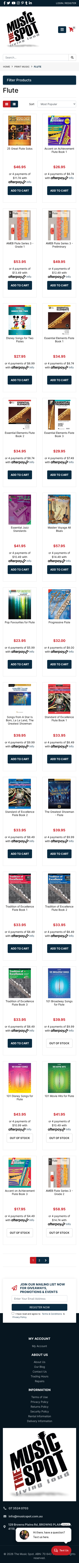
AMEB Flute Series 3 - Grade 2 (59, 1192)
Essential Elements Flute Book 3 (59, 434)
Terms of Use (39, 1397)
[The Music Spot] (23, 29)
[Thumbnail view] (7, 104)
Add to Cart (20, 190)
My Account (39, 1346)
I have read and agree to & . (38, 1315)
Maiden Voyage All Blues (59, 529)
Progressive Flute (59, 622)
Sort (31, 104)
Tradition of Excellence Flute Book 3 (20, 1003)
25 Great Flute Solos (19, 148)
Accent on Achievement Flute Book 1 (59, 150)
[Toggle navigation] (62, 29)
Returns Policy (40, 1406)
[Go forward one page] (45, 1260)
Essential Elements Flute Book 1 (59, 339)
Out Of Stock (59, 1043)
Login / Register (66, 3)
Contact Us (40, 1371)
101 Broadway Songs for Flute (59, 1003)
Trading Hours (39, 1376)
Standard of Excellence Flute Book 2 (19, 813)
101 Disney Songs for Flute (20, 1097)
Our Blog (39, 1366)
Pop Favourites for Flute (20, 622)
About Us (39, 1362)
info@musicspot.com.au (26, 1516)
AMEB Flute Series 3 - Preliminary (59, 245)
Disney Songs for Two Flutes (19, 339)
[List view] (14, 104)
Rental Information (39, 1416)
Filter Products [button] (19, 80)
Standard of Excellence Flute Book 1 (59, 718)
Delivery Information (39, 1421)
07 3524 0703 (18, 1508)
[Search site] (72, 57)
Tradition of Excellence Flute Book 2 (59, 908)
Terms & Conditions (52, 1314)
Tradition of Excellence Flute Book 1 (20, 908)
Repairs (39, 1381)
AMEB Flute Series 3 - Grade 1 (19, 245)
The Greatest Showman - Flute (59, 813)
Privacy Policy (19, 1317)
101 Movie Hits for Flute (59, 1096)
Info (28, 182)
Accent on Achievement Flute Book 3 (20, 1192)
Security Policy (39, 1411)
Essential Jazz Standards (20, 529)
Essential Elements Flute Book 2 (20, 434)
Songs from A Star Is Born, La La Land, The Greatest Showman (20, 720)
